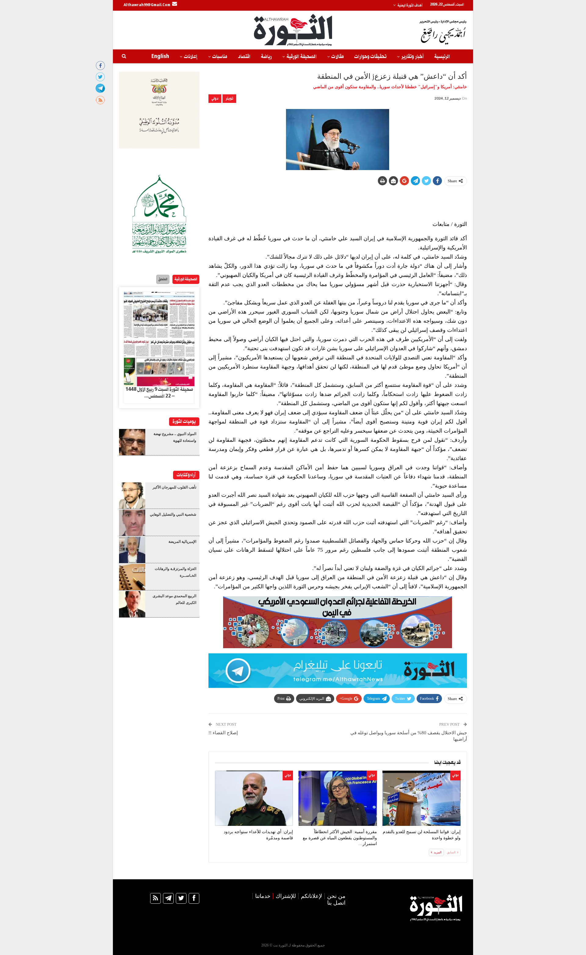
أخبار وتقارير (412, 56)
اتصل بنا (336, 903)
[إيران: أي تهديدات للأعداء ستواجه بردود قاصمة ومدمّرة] (254, 798)
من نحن (336, 896)
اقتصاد (244, 56)
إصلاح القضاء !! (223, 732)
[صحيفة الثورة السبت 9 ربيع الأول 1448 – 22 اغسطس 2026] (159, 339)
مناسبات (219, 56)
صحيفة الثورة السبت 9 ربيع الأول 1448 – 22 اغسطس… (159, 393)
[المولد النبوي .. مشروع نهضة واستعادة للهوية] (132, 442)
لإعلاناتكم (311, 896)
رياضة (266, 56)
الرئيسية (442, 56)
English (160, 56)
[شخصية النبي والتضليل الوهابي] (132, 523)
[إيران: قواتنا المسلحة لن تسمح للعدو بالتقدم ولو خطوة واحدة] (421, 798)
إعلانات (190, 56)
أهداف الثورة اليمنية (409, 5)
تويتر (229, 98)
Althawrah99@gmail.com (147, 5)
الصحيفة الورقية (302, 56)
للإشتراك (286, 896)
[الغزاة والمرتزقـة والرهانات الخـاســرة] (132, 577)
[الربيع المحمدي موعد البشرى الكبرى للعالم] (132, 604)
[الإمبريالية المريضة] (132, 550)
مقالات (337, 56)
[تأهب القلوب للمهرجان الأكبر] (132, 495)
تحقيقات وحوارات (370, 56)
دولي (215, 98)
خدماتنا (262, 896)
